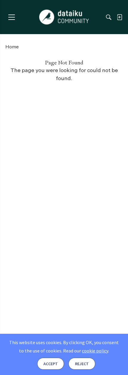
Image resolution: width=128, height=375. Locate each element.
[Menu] (11, 17)
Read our (85, 351)
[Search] (108, 17)
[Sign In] (119, 17)
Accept (50, 363)
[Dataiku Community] (64, 17)
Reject (82, 363)
